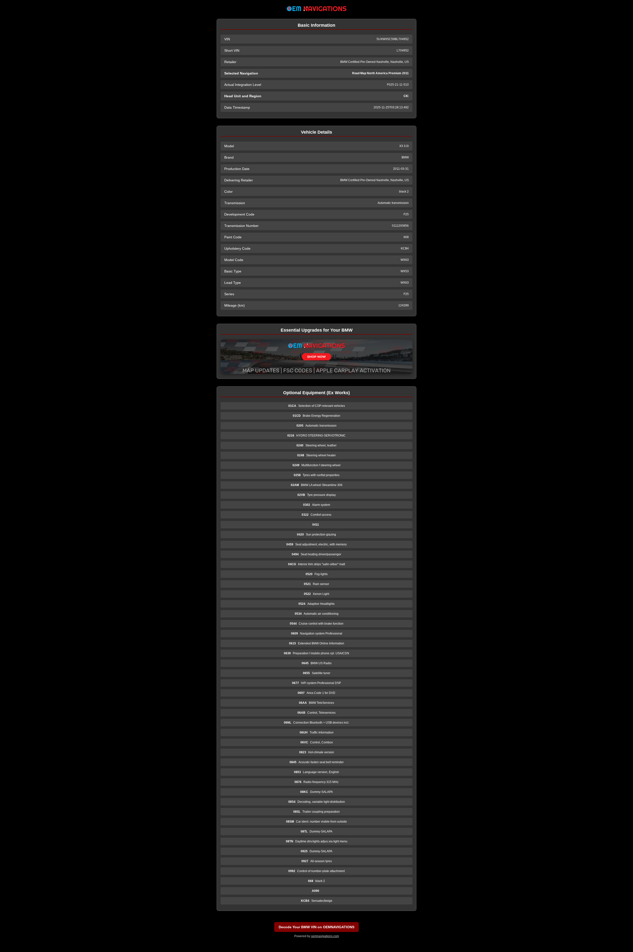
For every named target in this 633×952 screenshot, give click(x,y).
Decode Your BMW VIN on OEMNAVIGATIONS (316, 927)
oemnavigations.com (325, 936)
